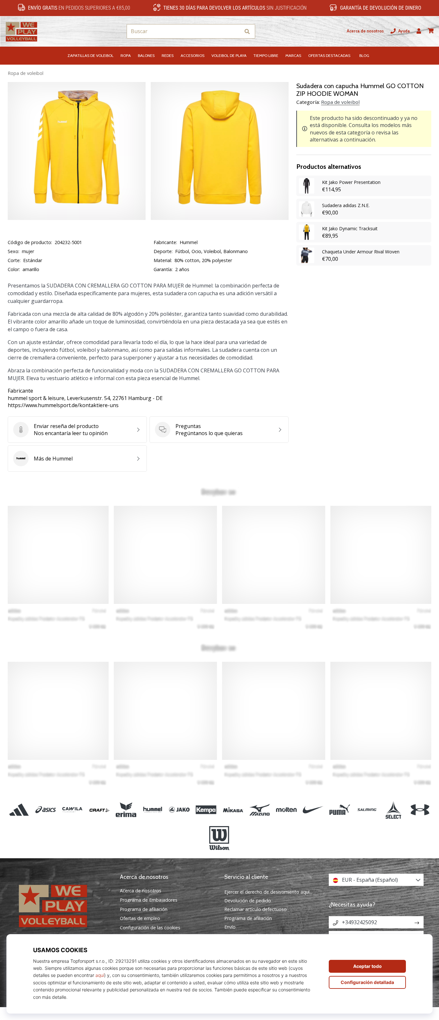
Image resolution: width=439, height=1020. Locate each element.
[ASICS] (45, 810)
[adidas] (19, 810)
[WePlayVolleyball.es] (62, 905)
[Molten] (286, 810)
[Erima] (125, 810)
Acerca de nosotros (365, 31)
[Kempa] (206, 810)
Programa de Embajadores (148, 900)
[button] (235, 31)
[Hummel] (152, 810)
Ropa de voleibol (25, 73)
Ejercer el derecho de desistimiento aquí (266, 892)
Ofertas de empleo (140, 918)
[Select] (393, 810)
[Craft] (99, 810)
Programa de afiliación (143, 909)
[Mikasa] (233, 810)
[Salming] (366, 810)
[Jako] (179, 810)
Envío (230, 927)
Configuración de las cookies (150, 927)
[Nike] (313, 810)
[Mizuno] (259, 810)
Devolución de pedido (247, 900)
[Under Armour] (420, 810)
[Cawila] (72, 810)
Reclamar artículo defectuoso (255, 909)
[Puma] (340, 810)
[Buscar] (247, 31)
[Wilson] (219, 838)
